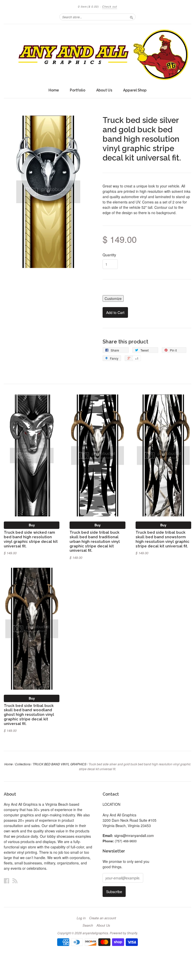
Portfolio (77, 90)
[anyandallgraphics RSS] (15, 880)
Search (88, 925)
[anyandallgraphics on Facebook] (6, 880)
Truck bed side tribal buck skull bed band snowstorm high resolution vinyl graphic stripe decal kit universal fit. (162, 539)
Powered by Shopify (123, 933)
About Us (104, 90)
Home (53, 90)
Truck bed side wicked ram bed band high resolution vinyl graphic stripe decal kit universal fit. (31, 539)
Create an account (102, 918)
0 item (88, 6)
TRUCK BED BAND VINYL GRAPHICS (59, 764)
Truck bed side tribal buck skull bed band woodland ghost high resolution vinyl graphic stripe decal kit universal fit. (29, 714)
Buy (32, 525)
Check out (109, 6)
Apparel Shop (135, 90)
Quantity (109, 254)
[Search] (131, 16)
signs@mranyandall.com (134, 835)
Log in (81, 918)
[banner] (97, 54)
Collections (22, 764)
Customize (113, 298)
